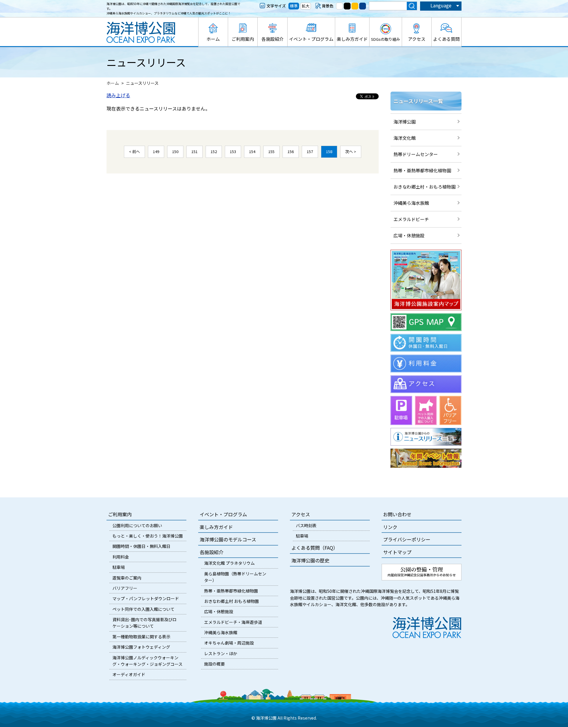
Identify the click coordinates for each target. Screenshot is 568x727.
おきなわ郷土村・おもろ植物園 (424, 187)
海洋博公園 (404, 122)
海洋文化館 (404, 138)
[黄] (354, 6)
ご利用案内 (243, 39)
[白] (339, 6)
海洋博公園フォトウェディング (141, 647)
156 (291, 151)
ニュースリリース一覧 (418, 101)
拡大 (305, 6)
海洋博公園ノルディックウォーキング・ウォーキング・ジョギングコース (147, 661)
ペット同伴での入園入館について (143, 609)
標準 (294, 6)
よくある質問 (446, 39)
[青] (362, 6)
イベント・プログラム (311, 39)
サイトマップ (397, 552)
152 (214, 151)
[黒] (347, 6)
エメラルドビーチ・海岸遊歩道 (233, 622)
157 (310, 151)
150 (175, 151)
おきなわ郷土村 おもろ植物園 (231, 601)
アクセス (416, 39)
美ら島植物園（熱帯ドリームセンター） (235, 577)
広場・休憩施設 (409, 235)
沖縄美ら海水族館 (411, 203)
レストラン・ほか (220, 653)
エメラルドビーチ (411, 219)
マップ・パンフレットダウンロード (145, 598)
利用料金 (120, 557)
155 (271, 151)
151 (194, 151)
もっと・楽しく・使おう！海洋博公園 (147, 536)
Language (440, 5)
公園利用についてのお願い (137, 525)
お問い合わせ (397, 514)
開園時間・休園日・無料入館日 (141, 546)
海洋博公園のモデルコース (228, 539)
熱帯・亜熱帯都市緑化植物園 (422, 170)
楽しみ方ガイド (352, 39)
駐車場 (118, 567)
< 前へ (134, 151)
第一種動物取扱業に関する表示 (141, 637)
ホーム (213, 39)
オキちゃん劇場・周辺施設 (229, 643)
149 (156, 151)
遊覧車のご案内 (126, 578)
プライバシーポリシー (406, 539)
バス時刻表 (306, 525)
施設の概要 (214, 664)
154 (252, 151)
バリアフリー (124, 588)
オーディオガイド (128, 674)
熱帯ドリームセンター (415, 154)
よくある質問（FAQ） (314, 547)
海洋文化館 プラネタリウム (229, 563)
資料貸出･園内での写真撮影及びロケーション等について (144, 622)
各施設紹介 (273, 39)
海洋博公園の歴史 (310, 560)
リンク (390, 526)
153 (233, 151)
